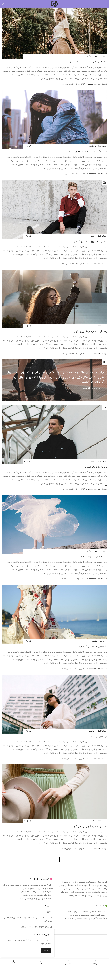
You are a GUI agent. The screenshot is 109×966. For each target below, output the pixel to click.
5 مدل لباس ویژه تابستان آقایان (90, 241)
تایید (46, 950)
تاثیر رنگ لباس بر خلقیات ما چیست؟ (88, 151)
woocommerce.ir (94, 84)
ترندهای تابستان (99, 736)
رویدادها (102, 56)
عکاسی (91, 146)
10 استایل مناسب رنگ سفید (93, 646)
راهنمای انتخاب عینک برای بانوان (90, 331)
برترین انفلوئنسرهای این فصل (92, 556)
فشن (92, 236)
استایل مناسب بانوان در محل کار (90, 826)
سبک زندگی (92, 56)
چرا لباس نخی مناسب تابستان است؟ (88, 61)
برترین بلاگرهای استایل (95, 467)
